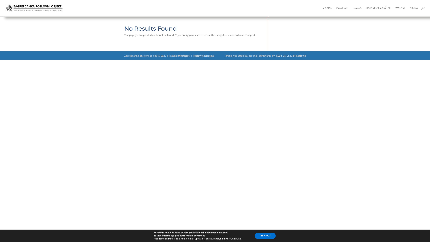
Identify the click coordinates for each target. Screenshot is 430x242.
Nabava (357, 8)
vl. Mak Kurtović (296, 55)
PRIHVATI (265, 235)
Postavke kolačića (203, 55)
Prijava (414, 8)
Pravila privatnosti (179, 55)
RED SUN (281, 55)
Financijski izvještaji (378, 8)
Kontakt (400, 8)
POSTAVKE (235, 238)
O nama (327, 8)
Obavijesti (342, 8)
